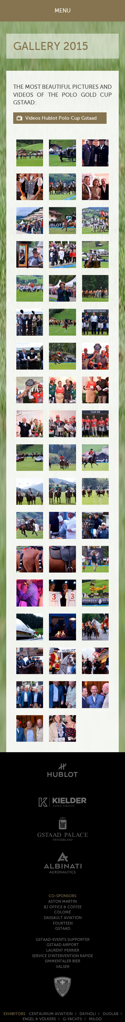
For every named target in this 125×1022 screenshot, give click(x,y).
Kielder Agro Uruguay (62, 802)
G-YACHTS (72, 1019)
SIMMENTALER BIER (62, 961)
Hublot (62, 769)
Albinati (62, 862)
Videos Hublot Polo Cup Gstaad (61, 118)
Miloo (95, 1019)
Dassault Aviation (63, 918)
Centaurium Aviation (51, 1014)
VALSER (62, 966)
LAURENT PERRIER (62, 950)
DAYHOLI (88, 1014)
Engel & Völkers (39, 1019)
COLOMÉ (62, 912)
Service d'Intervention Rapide (62, 956)
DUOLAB (110, 1014)
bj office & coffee (63, 907)
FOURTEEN (63, 923)
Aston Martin (62, 901)
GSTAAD (62, 928)
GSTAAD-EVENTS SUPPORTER (63, 939)
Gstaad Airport (63, 945)
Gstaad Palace (62, 829)
